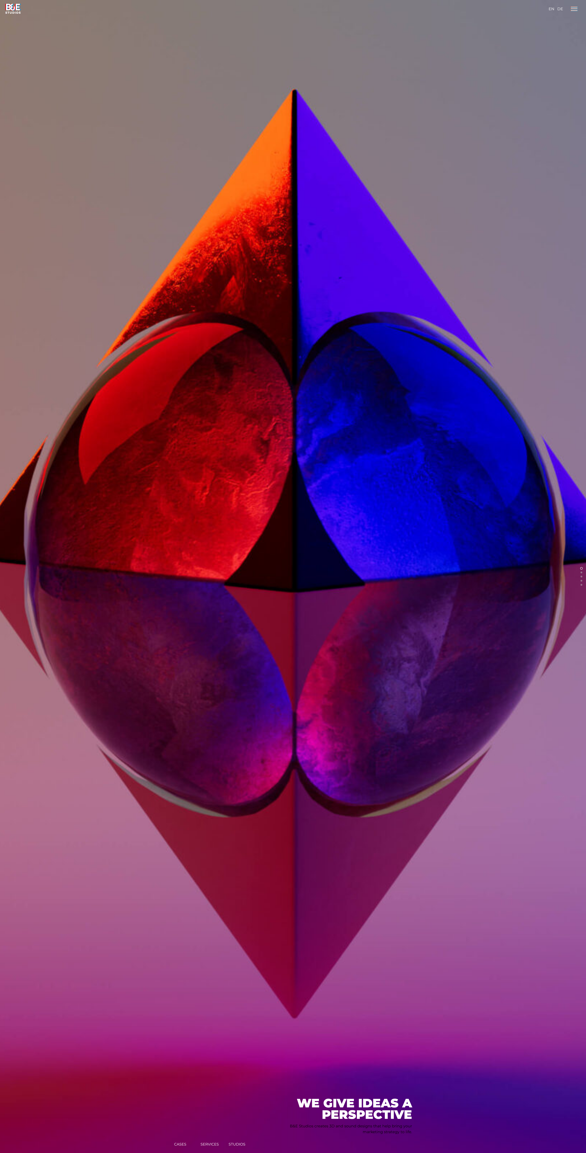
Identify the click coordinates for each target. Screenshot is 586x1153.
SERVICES (210, 1144)
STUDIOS (237, 1144)
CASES (180, 1144)
